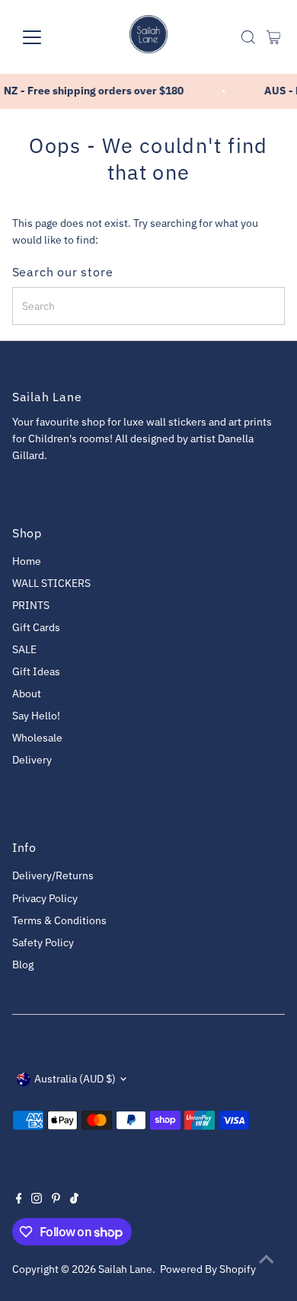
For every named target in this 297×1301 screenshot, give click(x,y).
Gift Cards (36, 627)
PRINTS (31, 605)
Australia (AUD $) (75, 1079)
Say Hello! (36, 715)
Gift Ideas (36, 671)
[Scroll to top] (266, 1259)
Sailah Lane (125, 1269)
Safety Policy (43, 942)
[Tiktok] (74, 1199)
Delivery (32, 760)
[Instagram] (36, 1199)
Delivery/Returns (53, 875)
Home (26, 561)
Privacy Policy (45, 898)
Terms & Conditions (59, 920)
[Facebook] (19, 1199)
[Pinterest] (56, 1199)
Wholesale (37, 738)
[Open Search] (248, 37)
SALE (24, 649)
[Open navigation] (44, 37)
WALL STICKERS (51, 583)
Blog (23, 964)
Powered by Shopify (208, 1269)
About (26, 693)
